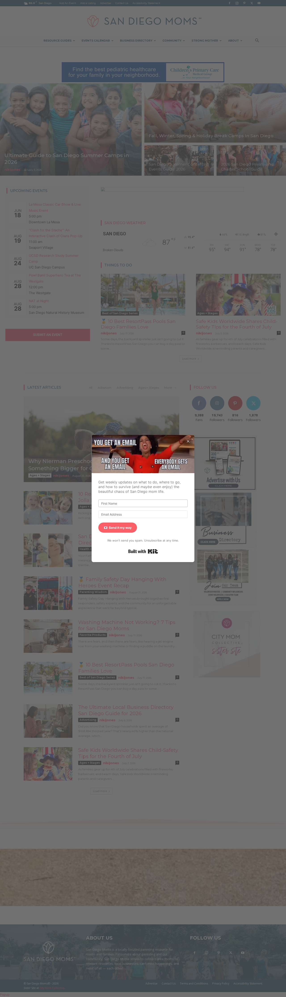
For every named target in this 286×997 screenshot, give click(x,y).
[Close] (188, 441)
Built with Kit (143, 551)
